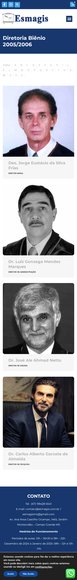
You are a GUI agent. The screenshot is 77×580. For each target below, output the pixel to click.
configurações (43, 567)
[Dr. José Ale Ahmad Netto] (38, 318)
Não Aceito (28, 573)
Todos (6, 65)
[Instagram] (11, 4)
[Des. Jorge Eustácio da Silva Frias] (38, 121)
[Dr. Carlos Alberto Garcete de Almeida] (38, 412)
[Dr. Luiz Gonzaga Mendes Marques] (38, 219)
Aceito (10, 573)
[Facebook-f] (4, 4)
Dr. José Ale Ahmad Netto (34, 360)
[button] (17, 4)
